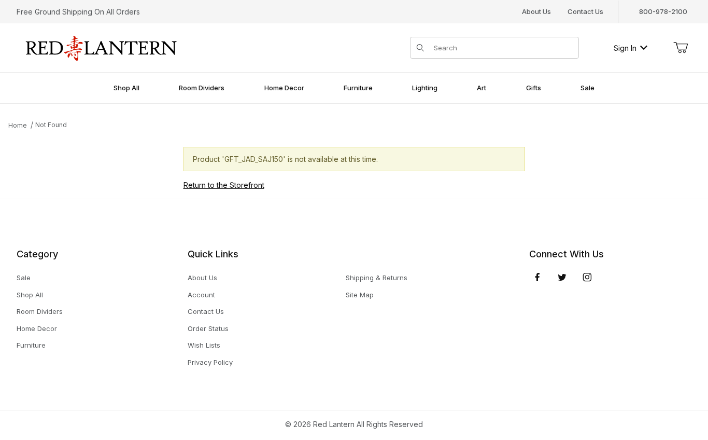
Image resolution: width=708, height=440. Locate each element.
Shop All (30, 295)
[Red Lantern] (102, 47)
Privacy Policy (210, 362)
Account (201, 295)
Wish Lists (204, 345)
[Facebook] (537, 277)
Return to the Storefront (223, 185)
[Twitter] (562, 277)
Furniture (31, 345)
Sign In (625, 48)
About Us (536, 11)
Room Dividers (40, 311)
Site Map (360, 295)
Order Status (208, 328)
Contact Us (585, 11)
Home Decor (37, 328)
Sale (24, 277)
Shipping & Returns (376, 277)
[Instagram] (587, 277)
